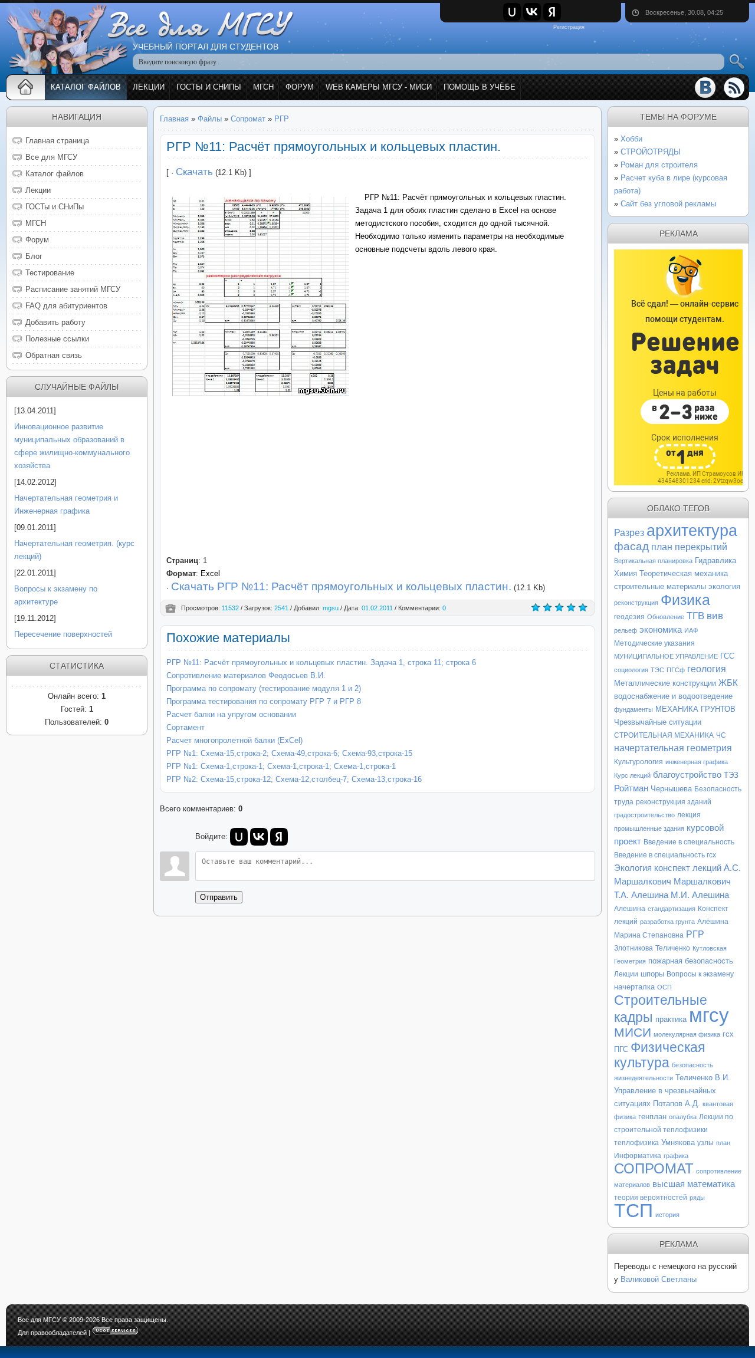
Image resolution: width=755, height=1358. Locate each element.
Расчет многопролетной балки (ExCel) (234, 740)
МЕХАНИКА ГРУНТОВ (695, 709)
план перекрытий (689, 547)
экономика (660, 629)
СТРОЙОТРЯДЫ (651, 151)
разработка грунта (667, 921)
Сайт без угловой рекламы (668, 203)
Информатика (637, 1156)
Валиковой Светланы (659, 1279)
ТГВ (695, 616)
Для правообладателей (52, 1332)
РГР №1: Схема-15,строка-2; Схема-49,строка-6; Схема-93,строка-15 (289, 753)
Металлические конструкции (665, 683)
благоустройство (687, 775)
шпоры (652, 973)
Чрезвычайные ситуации (657, 722)
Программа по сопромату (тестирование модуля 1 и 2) (263, 688)
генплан (652, 1116)
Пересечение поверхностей (63, 634)
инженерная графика (696, 761)
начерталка (634, 986)
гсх (728, 1034)
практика (671, 1019)
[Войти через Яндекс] (552, 12)
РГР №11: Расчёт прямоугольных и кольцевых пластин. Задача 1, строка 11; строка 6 (321, 662)
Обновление (665, 616)
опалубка (683, 1116)
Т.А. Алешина (641, 895)
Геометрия (630, 961)
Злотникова (633, 948)
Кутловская (709, 948)
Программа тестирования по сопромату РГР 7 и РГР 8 (263, 701)
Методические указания (654, 643)
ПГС (621, 1049)
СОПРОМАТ (654, 1168)
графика (676, 1155)
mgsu (331, 607)
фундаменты (633, 709)
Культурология (638, 762)
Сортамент (185, 727)
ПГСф (676, 669)
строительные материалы (660, 586)
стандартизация (671, 908)
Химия (625, 573)
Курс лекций (632, 775)
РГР (281, 118)
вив (715, 616)
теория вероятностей (650, 1197)
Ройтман (631, 788)
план (723, 1142)
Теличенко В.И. (702, 1077)
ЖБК (728, 683)
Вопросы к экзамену (700, 974)
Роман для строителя (659, 164)
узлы (705, 1143)
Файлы (210, 118)
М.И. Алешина (700, 895)
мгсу (709, 1015)
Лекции (626, 974)
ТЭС (657, 669)
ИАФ (691, 630)
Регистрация (569, 27)
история (667, 1214)
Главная (174, 118)
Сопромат (248, 118)
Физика (685, 599)
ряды (697, 1197)
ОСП (664, 987)
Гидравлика (715, 560)
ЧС (721, 735)
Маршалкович (702, 881)
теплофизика (636, 1143)
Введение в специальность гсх (665, 855)
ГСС (727, 656)
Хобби (631, 138)
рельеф (625, 630)
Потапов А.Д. (676, 1103)
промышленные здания (649, 828)
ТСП (633, 1210)
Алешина (629, 909)
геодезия (629, 617)
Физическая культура (659, 1055)
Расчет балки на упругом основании (231, 714)
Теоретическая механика (683, 573)
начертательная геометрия (673, 748)
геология (706, 669)
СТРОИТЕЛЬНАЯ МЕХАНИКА (664, 735)
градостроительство (644, 814)
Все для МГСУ (39, 1319)
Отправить (219, 897)
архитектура (691, 531)
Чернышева (671, 788)
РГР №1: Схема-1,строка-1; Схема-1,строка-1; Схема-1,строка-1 (281, 766)
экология (724, 586)
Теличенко (672, 948)
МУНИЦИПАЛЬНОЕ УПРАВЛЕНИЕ (666, 656)
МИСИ (632, 1032)
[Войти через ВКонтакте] (532, 12)
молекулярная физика (687, 1034)
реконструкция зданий (673, 802)
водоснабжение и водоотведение (673, 696)
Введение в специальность (689, 842)
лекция (689, 815)
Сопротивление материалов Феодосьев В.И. (246, 675)
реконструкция (636, 602)
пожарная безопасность (690, 960)
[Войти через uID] (512, 12)
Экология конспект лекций (667, 868)
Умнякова (678, 1142)
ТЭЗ (731, 775)
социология (631, 669)
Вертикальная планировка (653, 560)
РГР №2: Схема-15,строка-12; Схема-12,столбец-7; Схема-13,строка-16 (294, 779)
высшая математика (693, 1184)
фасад (631, 546)
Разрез (629, 533)
